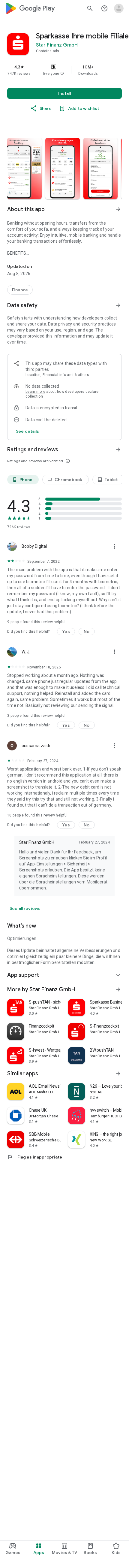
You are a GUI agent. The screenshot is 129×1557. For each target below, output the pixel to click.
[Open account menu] (119, 8)
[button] (62, 73)
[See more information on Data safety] (118, 305)
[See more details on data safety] (28, 431)
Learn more (35, 391)
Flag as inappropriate (34, 1157)
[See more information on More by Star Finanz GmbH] (118, 989)
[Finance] (20, 289)
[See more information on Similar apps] (118, 1073)
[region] (64, 70)
